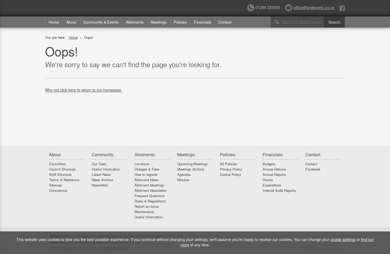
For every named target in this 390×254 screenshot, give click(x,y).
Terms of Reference (64, 179)
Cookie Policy (230, 174)
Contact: (313, 154)
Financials (202, 22)
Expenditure (272, 185)
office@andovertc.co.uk (314, 7)
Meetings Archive (190, 169)
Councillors (57, 163)
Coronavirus (58, 190)
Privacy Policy (231, 169)
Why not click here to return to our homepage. (83, 89)
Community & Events (101, 22)
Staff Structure (60, 174)
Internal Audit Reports (279, 190)
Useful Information (106, 169)
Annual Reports (274, 174)
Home (54, 22)
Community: (103, 154)
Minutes (183, 179)
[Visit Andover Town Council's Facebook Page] (342, 8)
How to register (146, 174)
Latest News (101, 174)
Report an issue (147, 206)
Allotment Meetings (149, 185)
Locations (142, 163)
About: (55, 154)
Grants (268, 179)
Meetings (158, 22)
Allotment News (147, 179)
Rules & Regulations (150, 201)
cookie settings (343, 239)
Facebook (312, 169)
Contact (224, 22)
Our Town (99, 163)
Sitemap (55, 185)
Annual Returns (274, 169)
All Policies (228, 163)
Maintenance (144, 211)
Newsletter (100, 185)
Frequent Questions (150, 195)
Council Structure (62, 169)
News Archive (102, 179)
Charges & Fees (147, 169)
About (71, 22)
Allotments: (145, 154)
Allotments (135, 22)
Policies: (228, 154)
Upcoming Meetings (192, 163)
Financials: (273, 154)
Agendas (184, 174)
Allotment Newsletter (150, 190)
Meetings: (186, 154)
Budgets (269, 163)
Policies (180, 22)
